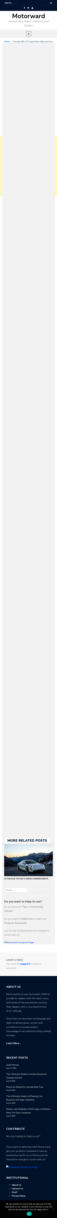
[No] (53, 1209)
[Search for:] (13, 3)
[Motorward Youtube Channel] (32, 8)
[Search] (51, 3)
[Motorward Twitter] (28, 8)
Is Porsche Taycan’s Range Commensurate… (27, 878)
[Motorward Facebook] (24, 8)
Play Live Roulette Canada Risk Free (24, 1087)
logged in (25, 964)
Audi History (12, 1065)
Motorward (28, 16)
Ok (29, 1214)
